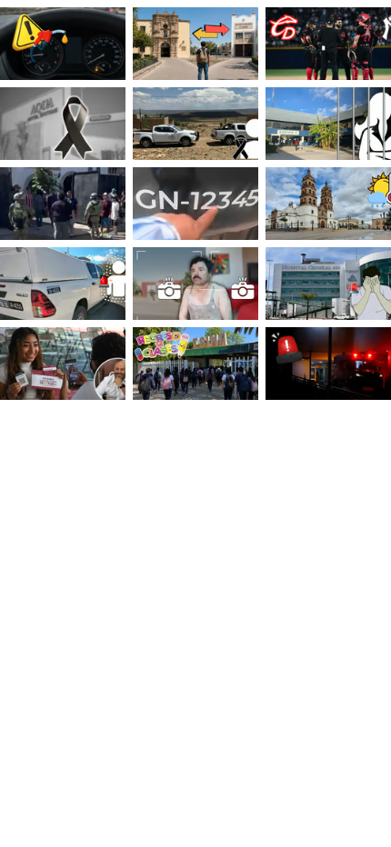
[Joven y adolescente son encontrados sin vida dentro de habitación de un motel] (62, 123)
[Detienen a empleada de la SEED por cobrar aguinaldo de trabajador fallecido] (328, 123)
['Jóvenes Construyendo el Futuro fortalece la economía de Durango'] (62, 363)
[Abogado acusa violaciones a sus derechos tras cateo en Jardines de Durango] (62, 203)
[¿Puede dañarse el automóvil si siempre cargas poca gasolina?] (62, 43)
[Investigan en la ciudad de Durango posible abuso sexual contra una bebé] (328, 363)
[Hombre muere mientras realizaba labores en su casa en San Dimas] (195, 123)
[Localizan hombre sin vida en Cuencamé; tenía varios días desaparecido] (62, 283)
